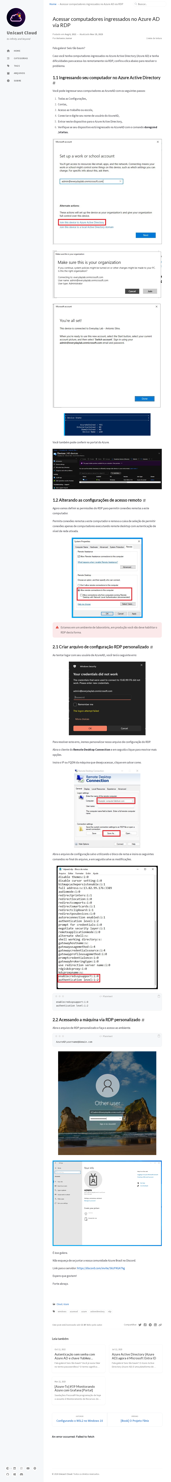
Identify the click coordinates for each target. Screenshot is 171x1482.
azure (84, 1311)
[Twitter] (140, 1325)
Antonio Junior (64, 38)
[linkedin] (14, 1468)
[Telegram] (150, 1325)
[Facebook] (145, 1325)
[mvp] (14, 1474)
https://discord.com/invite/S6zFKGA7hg (101, 1268)
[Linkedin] (155, 1325)
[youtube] (28, 1468)
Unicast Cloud (22, 33)
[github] (7, 1474)
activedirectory (97, 1311)
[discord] (21, 1474)
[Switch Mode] (7, 1468)
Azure (66, 1304)
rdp (109, 1311)
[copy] (159, 996)
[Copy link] (160, 1325)
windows (62, 1311)
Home (52, 4)
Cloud (59, 1304)
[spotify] (35, 1468)
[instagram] (21, 1468)
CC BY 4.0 (85, 1324)
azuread (74, 1311)
